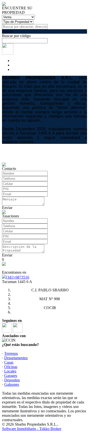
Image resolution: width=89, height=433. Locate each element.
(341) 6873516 (17, 277)
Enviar (7, 208)
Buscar (7, 31)
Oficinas (10, 367)
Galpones (11, 384)
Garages (10, 375)
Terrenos (11, 353)
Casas (8, 362)
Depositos (12, 380)
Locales (10, 371)
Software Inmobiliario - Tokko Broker (31, 429)
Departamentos (16, 358)
